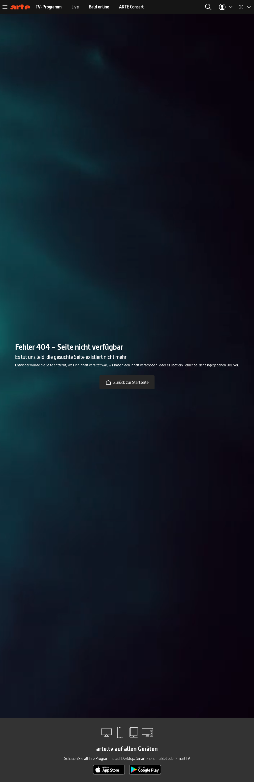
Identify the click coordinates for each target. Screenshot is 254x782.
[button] (208, 7)
